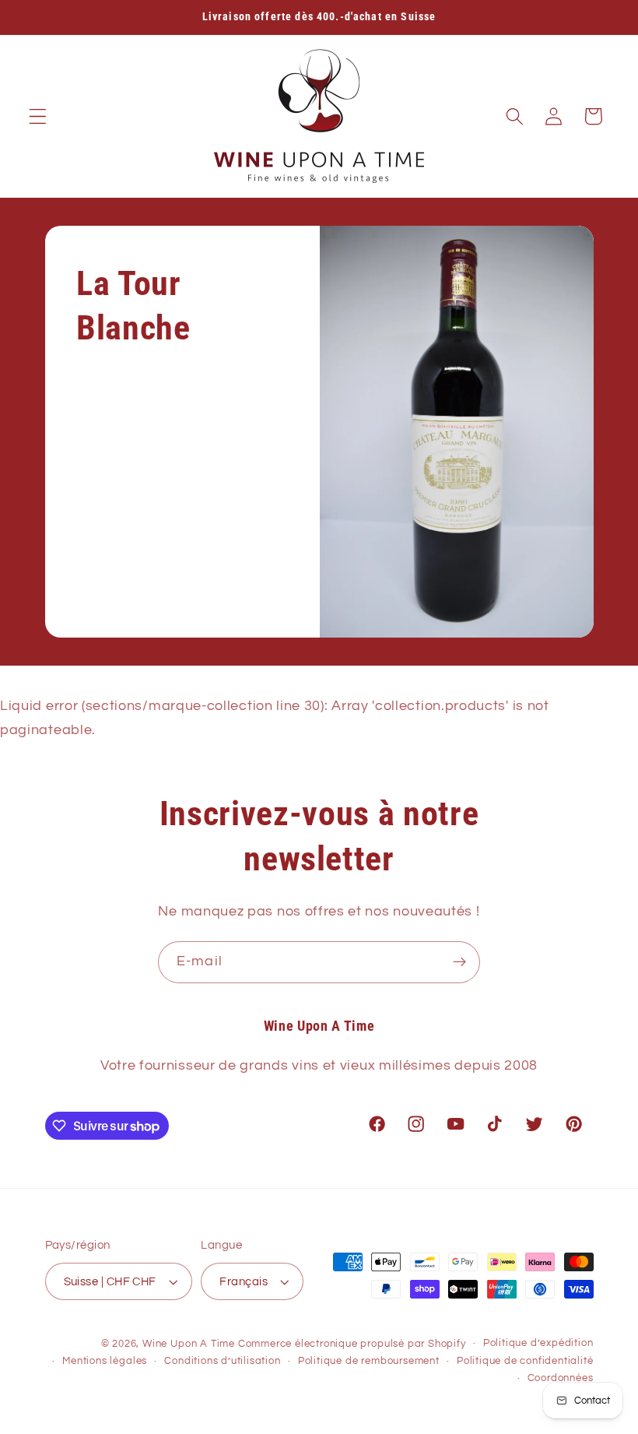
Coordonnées (561, 1378)
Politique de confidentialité (525, 1361)
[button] (38, 116)
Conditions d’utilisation (222, 1361)
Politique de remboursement (369, 1361)
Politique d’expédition (538, 1343)
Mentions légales (104, 1361)
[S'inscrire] (459, 962)
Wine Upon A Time (188, 1344)
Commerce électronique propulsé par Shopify (352, 1344)
